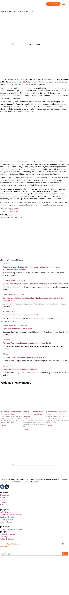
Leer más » (3, 425)
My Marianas (5, 205)
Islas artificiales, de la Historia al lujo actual (20, 369)
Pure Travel (13, 211)
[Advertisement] (34, 28)
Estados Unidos (15, 217)
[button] (64, 4)
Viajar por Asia (18, 295)
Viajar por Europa (18, 280)
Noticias (6, 264)
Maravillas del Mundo (11, 325)
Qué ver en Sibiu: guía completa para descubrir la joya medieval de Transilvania (36, 284)
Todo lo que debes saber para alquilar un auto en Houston (33, 414)
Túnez (5, 354)
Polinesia (6, 340)
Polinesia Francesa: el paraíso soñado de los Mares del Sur (27, 343)
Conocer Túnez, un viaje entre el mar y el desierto (23, 357)
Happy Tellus (13, 209)
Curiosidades (8, 366)
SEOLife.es (4, 546)
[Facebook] (2, 486)
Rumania (6, 280)
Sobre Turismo (13, 544)
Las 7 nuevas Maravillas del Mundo (17, 329)
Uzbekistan (7, 295)
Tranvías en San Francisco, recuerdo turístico (21, 315)
